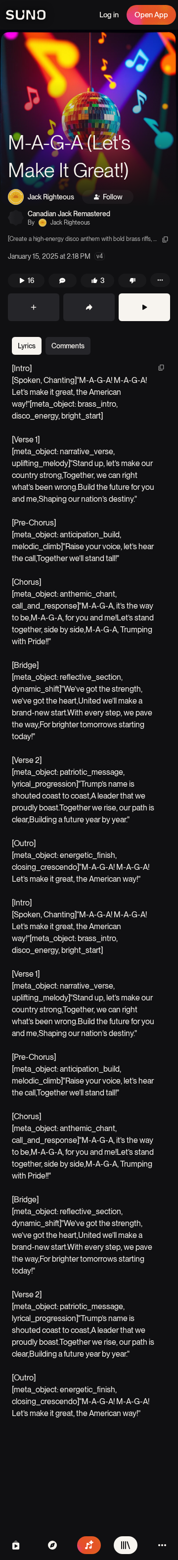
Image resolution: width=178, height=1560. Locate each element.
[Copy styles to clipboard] (165, 239)
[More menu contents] (160, 280)
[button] (89, 119)
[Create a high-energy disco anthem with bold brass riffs (79, 239)
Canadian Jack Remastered (69, 214)
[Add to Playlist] (33, 307)
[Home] (52, 1545)
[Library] (125, 1545)
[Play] (144, 307)
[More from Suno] (162, 1545)
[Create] (89, 1545)
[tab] (27, 346)
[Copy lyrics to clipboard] (161, 368)
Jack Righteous (51, 197)
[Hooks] (16, 1545)
